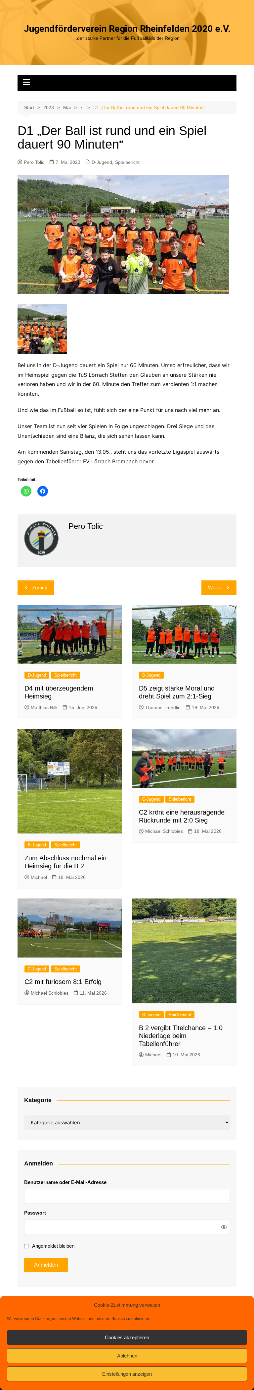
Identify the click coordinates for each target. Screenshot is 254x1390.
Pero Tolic (34, 162)
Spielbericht (127, 162)
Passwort (35, 1213)
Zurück (39, 587)
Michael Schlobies (164, 831)
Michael (39, 877)
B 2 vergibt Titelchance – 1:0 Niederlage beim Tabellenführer (181, 1035)
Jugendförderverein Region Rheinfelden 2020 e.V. (127, 28)
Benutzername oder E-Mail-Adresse (65, 1182)
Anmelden (46, 1265)
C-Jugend (151, 799)
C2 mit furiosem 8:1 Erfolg (63, 981)
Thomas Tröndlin (163, 707)
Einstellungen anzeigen (127, 1374)
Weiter (215, 587)
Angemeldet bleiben (53, 1246)
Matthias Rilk (44, 707)
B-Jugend (37, 844)
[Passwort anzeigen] (224, 1227)
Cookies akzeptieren (127, 1337)
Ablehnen (127, 1355)
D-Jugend (102, 162)
